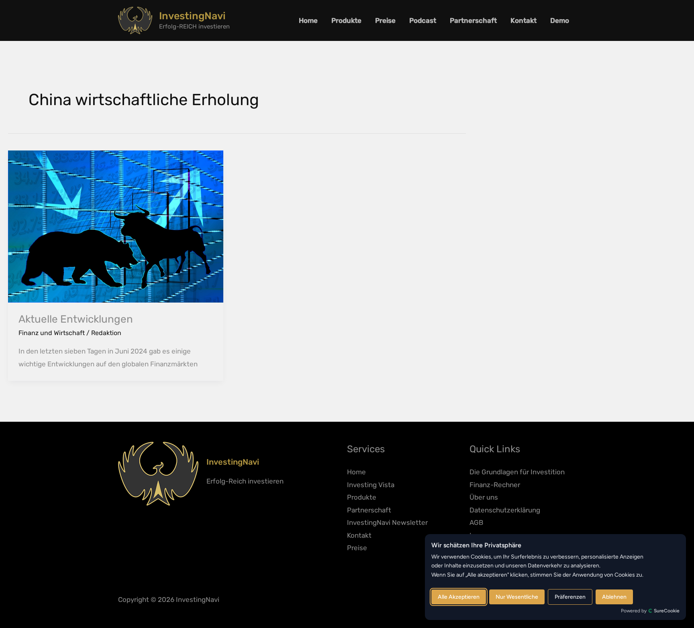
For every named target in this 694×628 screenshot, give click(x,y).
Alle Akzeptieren (459, 596)
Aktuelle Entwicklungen (75, 319)
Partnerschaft (473, 20)
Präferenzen (570, 596)
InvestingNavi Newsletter (387, 522)
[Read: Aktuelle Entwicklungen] (115, 226)
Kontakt (523, 20)
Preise (385, 20)
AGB (476, 522)
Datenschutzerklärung (504, 510)
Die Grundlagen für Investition (517, 472)
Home (308, 20)
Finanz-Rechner (494, 485)
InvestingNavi (192, 16)
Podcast (422, 20)
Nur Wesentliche (517, 596)
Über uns (483, 497)
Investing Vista (370, 485)
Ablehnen (614, 596)
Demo (559, 20)
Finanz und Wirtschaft (51, 333)
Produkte (346, 20)
